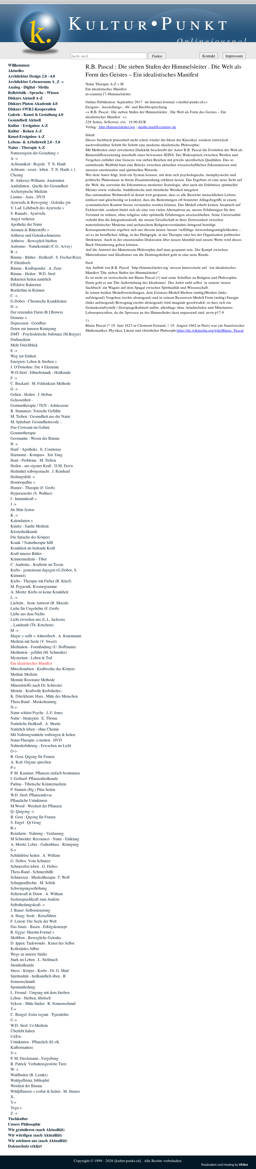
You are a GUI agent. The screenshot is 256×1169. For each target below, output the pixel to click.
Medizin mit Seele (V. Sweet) (33, 641)
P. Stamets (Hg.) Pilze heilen (32, 789)
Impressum (234, 55)
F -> (13, 377)
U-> (13, 1019)
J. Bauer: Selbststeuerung (30, 910)
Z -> (14, 1113)
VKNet (243, 1165)
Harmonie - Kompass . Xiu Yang (36, 454)
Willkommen (19, 65)
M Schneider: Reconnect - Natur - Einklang (44, 838)
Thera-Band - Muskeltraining (33, 701)
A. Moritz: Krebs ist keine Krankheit (39, 591)
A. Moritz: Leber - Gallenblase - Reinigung (44, 844)
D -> (14, 306)
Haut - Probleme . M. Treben (33, 460)
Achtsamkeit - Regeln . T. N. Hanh (38, 163)
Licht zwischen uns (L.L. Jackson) (37, 619)
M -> (14, 630)
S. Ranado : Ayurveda (27, 213)
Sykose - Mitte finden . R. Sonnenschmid (43, 1003)
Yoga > (16, 1107)
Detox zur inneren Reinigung (33, 328)
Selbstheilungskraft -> (27, 904)
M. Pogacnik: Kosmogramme (33, 586)
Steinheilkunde (22, 964)
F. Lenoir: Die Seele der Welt (33, 921)
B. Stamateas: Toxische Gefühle (35, 410)
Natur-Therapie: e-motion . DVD (36, 740)
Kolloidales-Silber (24, 948)
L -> (14, 597)
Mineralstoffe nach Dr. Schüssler (36, 685)
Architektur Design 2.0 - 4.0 (31, 76)
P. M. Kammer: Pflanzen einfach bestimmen (45, 772)
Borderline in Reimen (27, 290)
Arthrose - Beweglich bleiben (33, 240)
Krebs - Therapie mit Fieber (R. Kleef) (40, 580)
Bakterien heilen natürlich (30, 279)
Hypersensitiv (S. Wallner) (31, 493)
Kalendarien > (21, 520)
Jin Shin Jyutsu (22, 509)
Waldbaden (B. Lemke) (29, 1074)
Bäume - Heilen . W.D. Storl (32, 273)
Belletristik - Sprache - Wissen (33, 92)
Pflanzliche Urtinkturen (28, 800)
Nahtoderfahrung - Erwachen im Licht (40, 745)
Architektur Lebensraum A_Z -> (36, 81)
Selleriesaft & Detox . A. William (36, 893)
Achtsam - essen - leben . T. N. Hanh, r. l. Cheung (43, 172)
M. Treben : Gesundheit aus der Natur (40, 416)
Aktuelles (16, 70)
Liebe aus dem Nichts (27, 613)
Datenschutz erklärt (25, 1146)
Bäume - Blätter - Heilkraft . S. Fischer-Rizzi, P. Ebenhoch (46, 259)
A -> (14, 158)
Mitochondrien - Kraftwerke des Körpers (42, 668)
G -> (14, 388)
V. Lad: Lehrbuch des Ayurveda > (37, 207)
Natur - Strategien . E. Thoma (33, 718)
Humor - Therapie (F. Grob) (32, 487)
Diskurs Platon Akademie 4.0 (33, 103)
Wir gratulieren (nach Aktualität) (36, 1129)
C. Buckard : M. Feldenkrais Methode (40, 383)
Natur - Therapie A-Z (26, 147)
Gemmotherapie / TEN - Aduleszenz (39, 405)
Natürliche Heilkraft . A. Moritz (35, 723)
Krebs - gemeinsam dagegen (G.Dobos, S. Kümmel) (43, 572)
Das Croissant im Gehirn (30, 427)
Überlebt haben (22, 1030)
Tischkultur (18, 1118)
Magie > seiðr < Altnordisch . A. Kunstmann (45, 635)
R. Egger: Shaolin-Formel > (32, 932)
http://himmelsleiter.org (116, 126)
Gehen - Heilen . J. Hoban (31, 394)
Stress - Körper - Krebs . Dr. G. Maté (39, 970)
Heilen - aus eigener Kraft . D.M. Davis (41, 465)
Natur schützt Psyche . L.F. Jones (36, 712)
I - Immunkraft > (23, 498)
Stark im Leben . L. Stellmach (34, 959)
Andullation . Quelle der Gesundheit (39, 185)
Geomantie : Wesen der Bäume (35, 438)
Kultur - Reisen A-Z (25, 131)
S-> (13, 849)
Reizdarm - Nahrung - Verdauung (37, 833)
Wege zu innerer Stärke (28, 953)
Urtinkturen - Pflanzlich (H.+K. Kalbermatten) (35, 1044)
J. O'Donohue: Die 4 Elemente (34, 366)
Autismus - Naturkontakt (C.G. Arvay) (41, 246)
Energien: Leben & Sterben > (33, 361)
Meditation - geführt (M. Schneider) (38, 652)
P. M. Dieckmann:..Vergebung (34, 1058)
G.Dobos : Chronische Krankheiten (38, 301)
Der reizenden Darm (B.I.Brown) (36, 312)
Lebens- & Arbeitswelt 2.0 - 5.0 (34, 142)
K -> (14, 515)
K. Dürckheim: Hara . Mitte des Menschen (44, 696)
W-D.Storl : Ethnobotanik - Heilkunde (40, 372)
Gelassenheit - (21, 399)
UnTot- (16, 1036)
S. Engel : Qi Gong (25, 822)
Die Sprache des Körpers (30, 536)
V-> (13, 1052)
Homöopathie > (22, 482)
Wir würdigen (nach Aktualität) (35, 1135)
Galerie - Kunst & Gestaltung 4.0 (35, 114)
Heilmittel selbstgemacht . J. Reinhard (40, 471)
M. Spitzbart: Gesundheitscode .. (36, 421)
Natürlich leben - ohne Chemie (34, 729)
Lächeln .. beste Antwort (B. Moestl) (39, 602)
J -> (13, 504)
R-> (13, 827)
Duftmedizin (20, 339)
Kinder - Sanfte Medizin (29, 526)
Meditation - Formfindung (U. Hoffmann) (43, 646)
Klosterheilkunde (24, 531)
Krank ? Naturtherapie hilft (31, 542)
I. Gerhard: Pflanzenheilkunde (34, 778)
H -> (14, 443)
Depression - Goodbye (28, 322)
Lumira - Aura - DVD (27, 196)
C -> (14, 295)
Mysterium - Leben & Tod (31, 657)
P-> (13, 767)
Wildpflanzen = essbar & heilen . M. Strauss (45, 1091)
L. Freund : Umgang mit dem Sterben (40, 992)
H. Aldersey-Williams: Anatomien (37, 180)
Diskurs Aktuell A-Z (25, 98)
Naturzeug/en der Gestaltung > (34, 152)
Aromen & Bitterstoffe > (29, 229)
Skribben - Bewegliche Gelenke (35, 937)
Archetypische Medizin (28, 191)
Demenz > (18, 317)
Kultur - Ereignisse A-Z (28, 125)
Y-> (13, 1102)
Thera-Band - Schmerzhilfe (31, 871)
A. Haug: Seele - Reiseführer (33, 915)
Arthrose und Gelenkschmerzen (35, 235)
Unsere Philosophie (24, 1124)
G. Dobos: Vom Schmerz (30, 860)
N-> (13, 707)
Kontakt (208, 55)
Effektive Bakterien (25, 284)
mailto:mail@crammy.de (157, 126)
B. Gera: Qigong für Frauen (32, 756)
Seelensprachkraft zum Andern (34, 899)
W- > (14, 1069)
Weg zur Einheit (23, 355)
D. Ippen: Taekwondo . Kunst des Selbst (42, 943)
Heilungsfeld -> (22, 476)
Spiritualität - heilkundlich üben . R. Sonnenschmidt (38, 978)
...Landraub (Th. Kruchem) (32, 624)
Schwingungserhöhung (28, 888)
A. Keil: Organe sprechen (30, 761)
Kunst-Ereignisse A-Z (26, 136)
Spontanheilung (22, 986)
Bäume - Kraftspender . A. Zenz (36, 268)
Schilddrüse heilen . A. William (35, 855)
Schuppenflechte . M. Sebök (32, 882)
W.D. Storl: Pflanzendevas (31, 794)
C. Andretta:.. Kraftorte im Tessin (36, 564)
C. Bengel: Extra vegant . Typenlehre (39, 1014)
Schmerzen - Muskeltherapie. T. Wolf (40, 877)
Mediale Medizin (23, 674)
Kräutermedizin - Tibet (28, 558)
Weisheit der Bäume (26, 1085)
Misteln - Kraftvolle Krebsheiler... (36, 690)
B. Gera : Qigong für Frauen (33, 816)
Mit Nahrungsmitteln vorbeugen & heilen (42, 734)
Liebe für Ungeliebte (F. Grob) (34, 608)
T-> (13, 1008)
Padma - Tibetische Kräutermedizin (38, 783)
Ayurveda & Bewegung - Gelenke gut (40, 202)
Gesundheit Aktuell (24, 120)
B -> (14, 251)
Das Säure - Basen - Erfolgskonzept (38, 926)
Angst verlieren (22, 218)
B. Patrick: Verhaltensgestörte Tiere (38, 1063)
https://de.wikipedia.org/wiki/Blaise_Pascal (210, 330)
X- (12, 1096)
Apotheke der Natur (26, 224)
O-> (13, 750)
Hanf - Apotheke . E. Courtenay (35, 449)
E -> (14, 350)
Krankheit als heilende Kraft (32, 547)
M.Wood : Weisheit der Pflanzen (36, 805)
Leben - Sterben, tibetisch (30, 997)
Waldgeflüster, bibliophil (29, 1080)
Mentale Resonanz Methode (32, 679)
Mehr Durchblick (24, 344)
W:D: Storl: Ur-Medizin (29, 1025)
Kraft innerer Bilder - (27, 553)
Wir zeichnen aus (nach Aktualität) (37, 1140)
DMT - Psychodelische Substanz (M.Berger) (45, 333)
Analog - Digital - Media (28, 87)
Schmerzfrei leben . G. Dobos (34, 866)
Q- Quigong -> (22, 811)
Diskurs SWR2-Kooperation (32, 109)
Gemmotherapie (23, 432)
